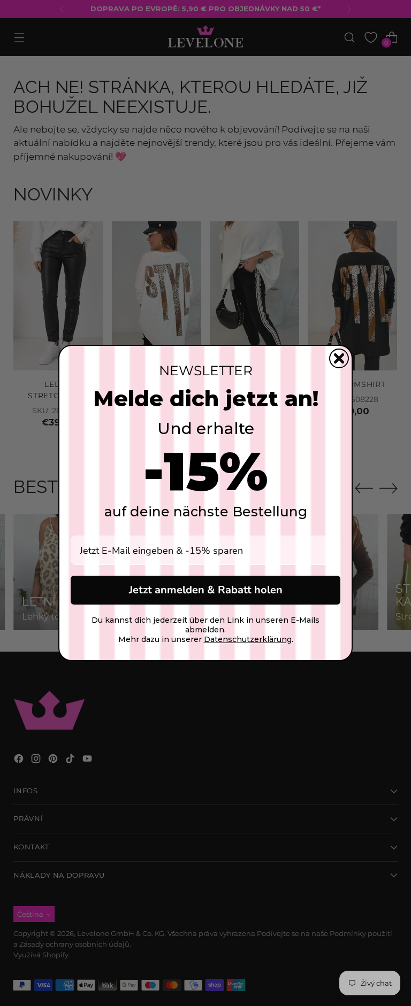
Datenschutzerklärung (248, 639)
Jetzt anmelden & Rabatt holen (206, 590)
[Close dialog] (339, 358)
